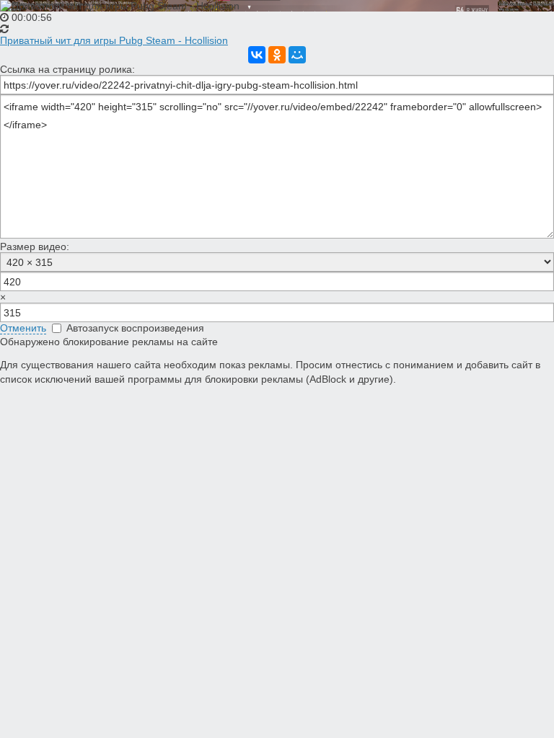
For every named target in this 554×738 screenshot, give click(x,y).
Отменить (23, 328)
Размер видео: (34, 246)
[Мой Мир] (297, 54)
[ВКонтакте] (256, 54)
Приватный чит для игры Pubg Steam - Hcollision (114, 40)
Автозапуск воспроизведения (133, 328)
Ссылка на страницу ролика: (67, 69)
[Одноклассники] (277, 54)
